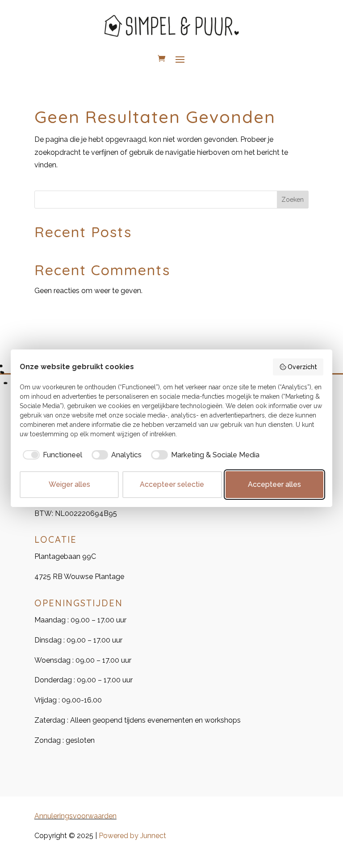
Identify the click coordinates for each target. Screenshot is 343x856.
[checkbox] (51, 455)
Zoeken (292, 199)
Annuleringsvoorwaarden (75, 816)
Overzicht (302, 367)
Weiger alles (69, 484)
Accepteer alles (274, 484)
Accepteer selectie (172, 484)
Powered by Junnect (132, 835)
